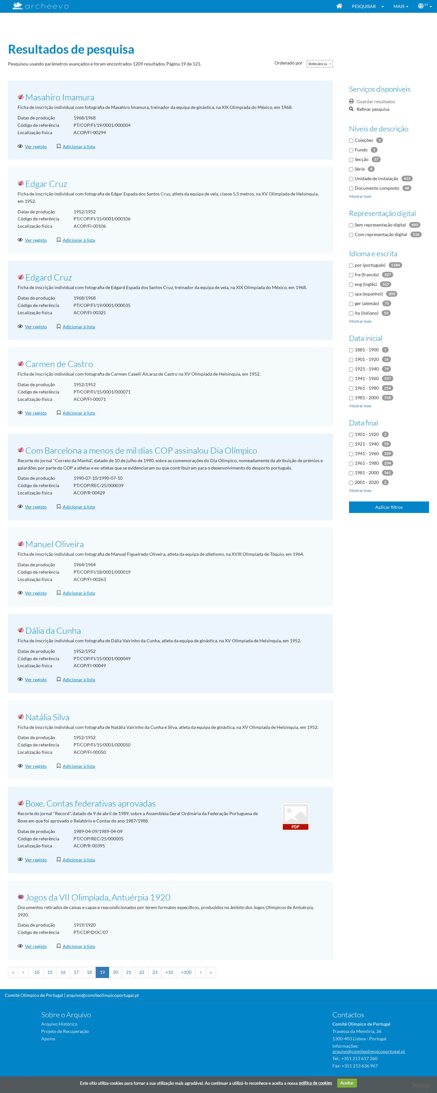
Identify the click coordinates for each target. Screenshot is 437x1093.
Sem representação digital (380, 224)
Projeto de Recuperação (65, 1031)
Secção (362, 159)
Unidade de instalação (376, 178)
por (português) (370, 265)
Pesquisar (364, 6)
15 (49, 972)
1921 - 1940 (367, 368)
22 (141, 972)
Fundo (361, 149)
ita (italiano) (366, 313)
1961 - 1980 (367, 388)
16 (63, 972)
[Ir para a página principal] (36, 6)
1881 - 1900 (367, 349)
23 (154, 972)
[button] (385, 6)
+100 (186, 972)
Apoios (48, 1038)
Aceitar (347, 1082)
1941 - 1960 (367, 378)
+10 (169, 972)
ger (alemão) (367, 303)
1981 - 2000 (367, 397)
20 (115, 972)
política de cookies (315, 1082)
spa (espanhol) (369, 293)
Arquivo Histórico (59, 1024)
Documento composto (377, 188)
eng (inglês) (366, 284)
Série (360, 169)
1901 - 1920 (367, 359)
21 (128, 972)
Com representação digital (381, 234)
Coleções (364, 140)
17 (76, 972)
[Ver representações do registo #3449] (295, 816)
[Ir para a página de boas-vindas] (339, 6)
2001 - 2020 (367, 482)
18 (89, 972)
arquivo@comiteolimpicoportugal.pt (102, 995)
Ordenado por (288, 62)
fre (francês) (367, 274)
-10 (36, 972)
